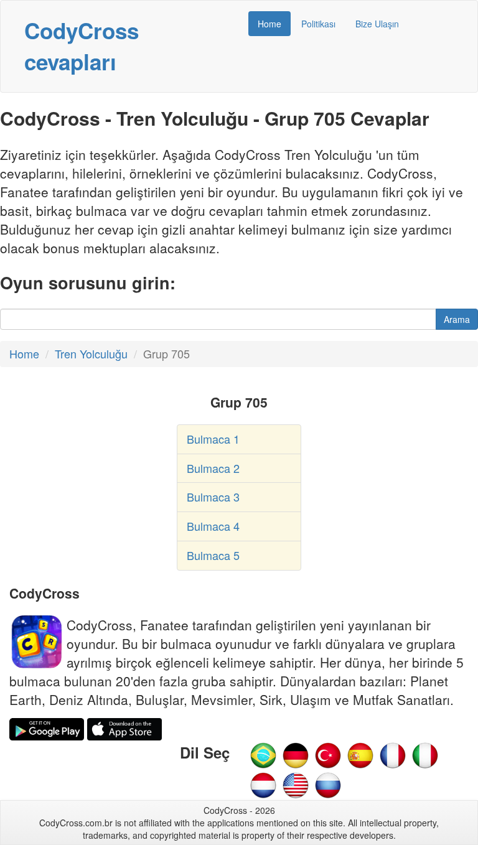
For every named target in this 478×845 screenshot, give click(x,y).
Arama (457, 319)
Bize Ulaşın (377, 23)
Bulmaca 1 (213, 439)
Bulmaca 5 (213, 555)
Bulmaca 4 (213, 526)
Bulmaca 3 (213, 496)
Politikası (318, 23)
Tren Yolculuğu (91, 353)
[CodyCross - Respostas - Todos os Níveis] (263, 753)
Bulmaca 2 (213, 468)
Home (269, 23)
